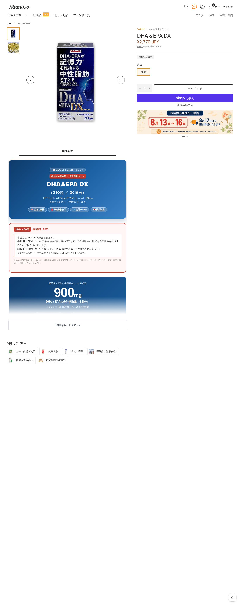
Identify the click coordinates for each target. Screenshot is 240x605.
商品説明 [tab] (67, 151)
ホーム (10, 23)
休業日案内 (226, 15)
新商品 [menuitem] (37, 15)
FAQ (211, 15)
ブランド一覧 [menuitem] (81, 15)
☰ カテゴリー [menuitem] (15, 15)
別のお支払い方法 (184, 104)
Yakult (141, 29)
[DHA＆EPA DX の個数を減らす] (139, 89)
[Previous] (30, 80)
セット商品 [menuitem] (61, 15)
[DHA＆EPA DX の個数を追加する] (149, 89)
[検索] (186, 7)
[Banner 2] (187, 136)
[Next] (121, 80)
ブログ (199, 15)
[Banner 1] (183, 136)
